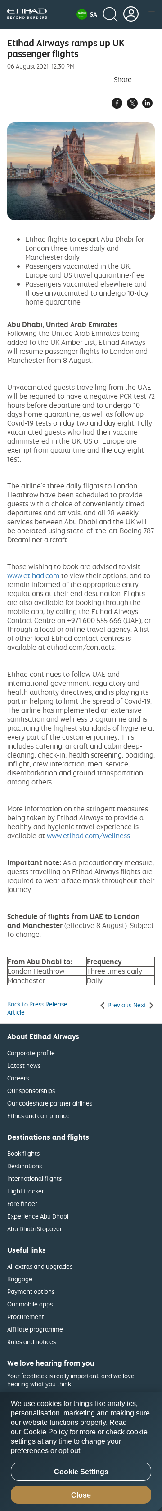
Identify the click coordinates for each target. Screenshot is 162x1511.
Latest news (23, 1065)
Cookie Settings (81, 1472)
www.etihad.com (33, 575)
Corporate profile (31, 1053)
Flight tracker (25, 1191)
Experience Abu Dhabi (37, 1216)
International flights (34, 1178)
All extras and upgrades (39, 1266)
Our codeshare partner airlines (49, 1103)
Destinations (24, 1166)
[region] (81, 1451)
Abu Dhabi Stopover (34, 1228)
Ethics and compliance (38, 1115)
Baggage (19, 1279)
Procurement (25, 1316)
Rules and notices (31, 1341)
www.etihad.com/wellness (88, 835)
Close (81, 1495)
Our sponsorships (31, 1090)
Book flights (23, 1153)
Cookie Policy (45, 1432)
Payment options (30, 1291)
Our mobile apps (30, 1304)
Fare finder (22, 1203)
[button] (86, 14)
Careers (18, 1078)
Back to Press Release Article (37, 1008)
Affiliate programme (35, 1329)
